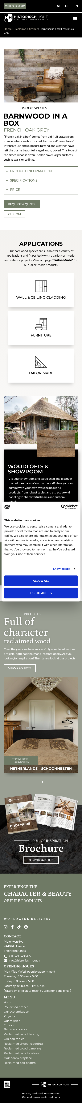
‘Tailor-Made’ (62, 260)
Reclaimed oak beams (19, 1063)
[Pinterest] (26, 927)
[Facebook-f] (12, 927)
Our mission (12, 1021)
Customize (38, 592)
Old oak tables (14, 1039)
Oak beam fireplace (18, 1058)
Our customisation (16, 1011)
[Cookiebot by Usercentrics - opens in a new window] (61, 506)
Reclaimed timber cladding (23, 1043)
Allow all (41, 580)
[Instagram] (6, 927)
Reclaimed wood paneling (22, 1048)
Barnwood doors (15, 1029)
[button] (75, 18)
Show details (61, 568)
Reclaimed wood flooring (21, 1034)
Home (8, 29)
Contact (9, 1025)
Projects (9, 1016)
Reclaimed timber (26, 29)
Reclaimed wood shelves (21, 1053)
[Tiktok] (19, 927)
